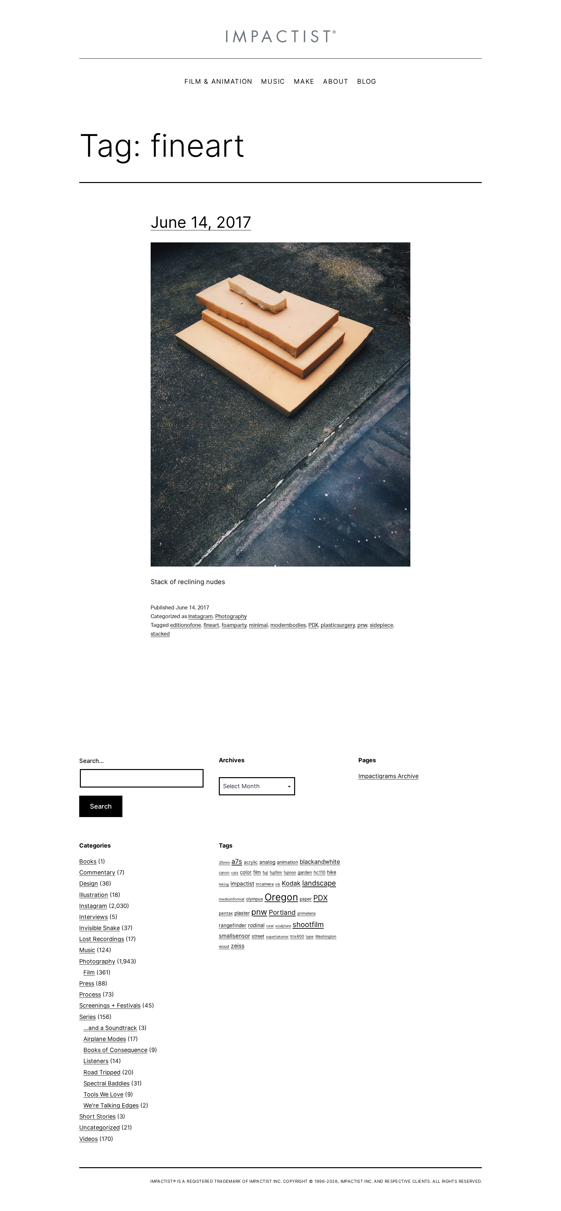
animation (287, 862)
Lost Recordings (101, 939)
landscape (319, 883)
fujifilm (276, 872)
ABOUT (336, 81)
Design (88, 883)
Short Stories (97, 1116)
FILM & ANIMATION (218, 81)
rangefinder (232, 925)
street (258, 936)
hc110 (319, 872)
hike (331, 872)
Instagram (200, 616)
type (310, 936)
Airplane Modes (104, 1038)
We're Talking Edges (111, 1105)
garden (305, 872)
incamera (265, 884)
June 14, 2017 (201, 222)
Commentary (97, 872)
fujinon (290, 872)
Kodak (291, 883)
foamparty (234, 625)
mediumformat (231, 899)
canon (224, 872)
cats (234, 873)
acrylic (251, 862)
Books (87, 861)
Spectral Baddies (106, 1083)
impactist (242, 883)
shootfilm (308, 924)
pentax (226, 913)
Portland (282, 912)
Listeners (95, 1061)
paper (306, 898)
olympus (254, 898)
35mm (224, 862)
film (257, 872)
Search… (91, 760)
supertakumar (277, 937)
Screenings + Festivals (110, 1005)
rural (270, 926)
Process (90, 994)
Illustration (93, 894)
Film (89, 972)
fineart (211, 625)
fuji (265, 872)
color (246, 872)
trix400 (297, 936)
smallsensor (234, 935)
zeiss (237, 945)
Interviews (93, 916)
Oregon (281, 897)
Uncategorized (99, 1127)
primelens (306, 913)
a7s (236, 861)
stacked (160, 634)
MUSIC (273, 81)
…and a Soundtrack (110, 1027)
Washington (325, 936)
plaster (242, 913)
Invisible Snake (99, 927)
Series (87, 1016)
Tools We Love (103, 1094)
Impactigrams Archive (388, 776)
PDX (313, 625)
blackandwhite (320, 861)
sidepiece (381, 625)
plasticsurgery (338, 625)
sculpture (283, 926)
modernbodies (288, 625)
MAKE (304, 81)
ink (277, 884)
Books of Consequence (115, 1049)
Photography (231, 616)
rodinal (256, 925)
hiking (224, 884)
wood (224, 946)
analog (267, 862)
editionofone (185, 625)
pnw (362, 625)
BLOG (367, 81)
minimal (258, 625)
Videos (88, 1138)
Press (86, 983)
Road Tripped (101, 1072)
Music (87, 950)
